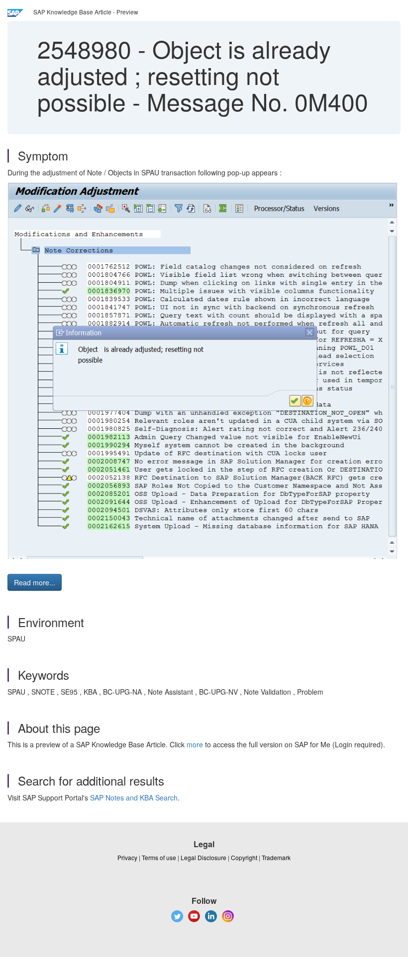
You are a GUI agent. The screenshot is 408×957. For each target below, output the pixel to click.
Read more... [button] (34, 582)
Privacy (127, 857)
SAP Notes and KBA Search (134, 797)
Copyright (244, 857)
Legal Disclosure (203, 857)
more (195, 744)
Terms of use (159, 857)
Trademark (276, 857)
